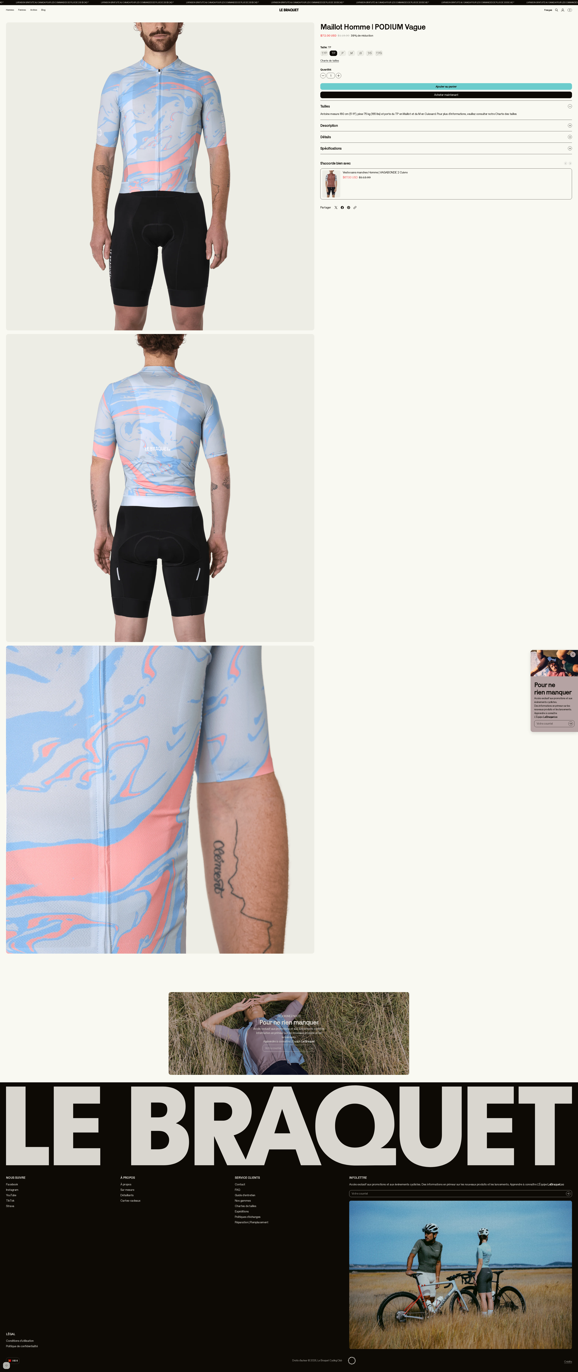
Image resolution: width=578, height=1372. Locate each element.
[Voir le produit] (331, 183)
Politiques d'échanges (247, 1217)
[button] (329, 62)
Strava (10, 1206)
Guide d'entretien (245, 1195)
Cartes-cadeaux (130, 1201)
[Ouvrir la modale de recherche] (557, 10)
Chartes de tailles (245, 1206)
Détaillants (127, 1195)
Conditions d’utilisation (20, 1341)
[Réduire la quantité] (323, 75)
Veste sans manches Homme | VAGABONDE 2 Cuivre (375, 172)
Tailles (325, 106)
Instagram (12, 1190)
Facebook (12, 1184)
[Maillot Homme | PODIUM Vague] (160, 176)
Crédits (568, 1361)
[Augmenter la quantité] (338, 75)
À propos (125, 1184)
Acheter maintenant (446, 95)
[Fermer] (573, 654)
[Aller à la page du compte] (563, 10)
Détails (325, 137)
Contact (240, 1184)
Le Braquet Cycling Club (329, 1360)
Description (329, 125)
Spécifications (331, 148)
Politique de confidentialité (22, 1346)
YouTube (11, 1195)
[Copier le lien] (355, 207)
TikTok (10, 1201)
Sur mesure (127, 1190)
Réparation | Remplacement (251, 1222)
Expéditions (242, 1211)
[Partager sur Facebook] (342, 207)
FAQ (237, 1190)
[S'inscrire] (570, 723)
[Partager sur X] (336, 207)
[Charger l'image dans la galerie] (308, 324)
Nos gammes (243, 1201)
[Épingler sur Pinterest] (348, 207)
